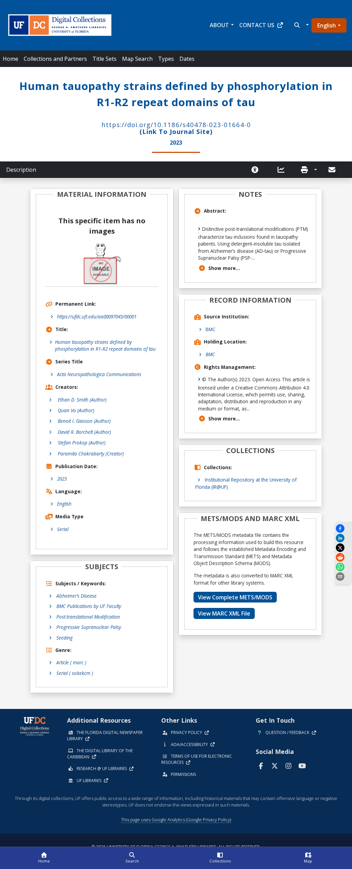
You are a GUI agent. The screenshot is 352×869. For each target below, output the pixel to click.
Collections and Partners (55, 59)
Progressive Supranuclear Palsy (88, 627)
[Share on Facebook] (343, 528)
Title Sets (104, 59)
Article (71, 662)
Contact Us (256, 25)
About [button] (219, 25)
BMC (211, 329)
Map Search (137, 59)
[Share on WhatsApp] (343, 567)
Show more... (224, 268)
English (326, 25)
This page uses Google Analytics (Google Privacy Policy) (176, 819)
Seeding (64, 637)
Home (10, 59)
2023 (62, 478)
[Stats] (283, 170)
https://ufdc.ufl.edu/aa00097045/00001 (96, 316)
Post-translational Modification (88, 616)
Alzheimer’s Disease (76, 595)
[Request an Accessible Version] (257, 170)
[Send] (332, 170)
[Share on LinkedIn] (343, 538)
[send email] (343, 576)
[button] (300, 25)
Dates (187, 59)
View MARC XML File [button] (224, 613)
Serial (62, 529)
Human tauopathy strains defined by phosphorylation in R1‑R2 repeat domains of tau (105, 345)
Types (166, 59)
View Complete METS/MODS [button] (235, 597)
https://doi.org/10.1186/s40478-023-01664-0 (176, 124)
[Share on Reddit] (343, 557)
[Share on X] (343, 547)
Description (21, 169)
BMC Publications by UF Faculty (88, 606)
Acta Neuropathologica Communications (99, 374)
